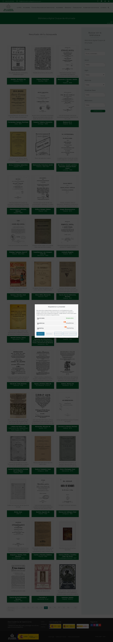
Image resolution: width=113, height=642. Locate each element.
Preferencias (58, 333)
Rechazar (49, 333)
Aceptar (40, 333)
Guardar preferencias (70, 333)
